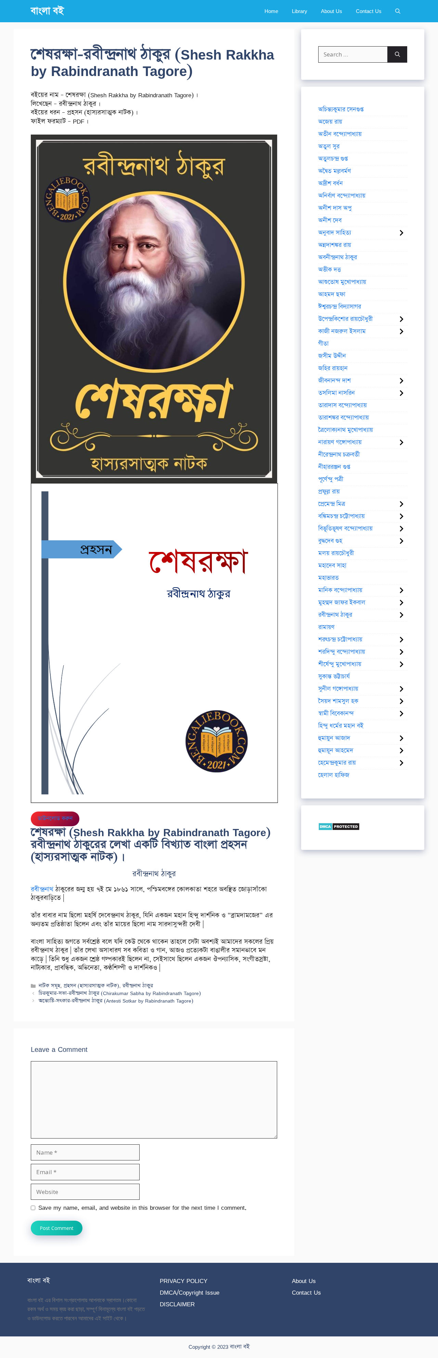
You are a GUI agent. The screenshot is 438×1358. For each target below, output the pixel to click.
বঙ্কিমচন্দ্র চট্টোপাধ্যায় (341, 516)
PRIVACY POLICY (183, 1280)
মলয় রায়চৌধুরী (336, 553)
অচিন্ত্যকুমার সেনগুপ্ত (340, 109)
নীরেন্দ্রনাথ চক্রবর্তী (339, 455)
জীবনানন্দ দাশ (334, 381)
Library (299, 11)
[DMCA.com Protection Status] (339, 828)
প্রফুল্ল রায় (329, 492)
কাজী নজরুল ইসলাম (342, 331)
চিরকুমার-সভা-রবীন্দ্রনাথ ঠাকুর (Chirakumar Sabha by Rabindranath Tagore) (120, 993)
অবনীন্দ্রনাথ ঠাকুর (337, 257)
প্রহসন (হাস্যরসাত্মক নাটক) (91, 986)
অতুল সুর (328, 146)
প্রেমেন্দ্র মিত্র (331, 504)
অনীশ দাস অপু (334, 208)
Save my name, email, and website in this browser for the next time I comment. (142, 1207)
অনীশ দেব (330, 220)
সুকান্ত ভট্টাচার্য (334, 676)
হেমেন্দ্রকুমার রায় (337, 763)
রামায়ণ (326, 627)
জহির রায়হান (333, 368)
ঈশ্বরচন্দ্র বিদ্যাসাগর (339, 307)
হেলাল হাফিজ (333, 775)
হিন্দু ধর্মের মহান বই (340, 726)
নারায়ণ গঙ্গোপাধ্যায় (340, 442)
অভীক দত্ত (329, 270)
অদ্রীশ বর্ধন (330, 183)
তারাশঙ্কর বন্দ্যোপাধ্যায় (343, 418)
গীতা (323, 344)
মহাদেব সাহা (332, 566)
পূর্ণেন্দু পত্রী (330, 479)
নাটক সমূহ (49, 986)
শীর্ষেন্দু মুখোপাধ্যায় (339, 664)
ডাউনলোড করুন (55, 818)
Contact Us (369, 11)
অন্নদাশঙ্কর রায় (334, 245)
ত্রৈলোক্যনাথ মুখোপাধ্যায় (345, 430)
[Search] (397, 54)
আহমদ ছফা (331, 294)
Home (271, 11)
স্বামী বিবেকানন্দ (336, 713)
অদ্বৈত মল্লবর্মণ (334, 171)
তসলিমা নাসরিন (336, 393)
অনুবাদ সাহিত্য (334, 233)
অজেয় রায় (330, 122)
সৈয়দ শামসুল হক (338, 701)
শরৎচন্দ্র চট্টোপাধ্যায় (340, 640)
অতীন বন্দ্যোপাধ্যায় (340, 134)
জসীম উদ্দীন (332, 356)
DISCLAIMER (177, 1304)
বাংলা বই (47, 11)
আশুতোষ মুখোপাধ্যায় (342, 282)
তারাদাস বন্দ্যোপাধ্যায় (342, 405)
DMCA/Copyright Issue (189, 1292)
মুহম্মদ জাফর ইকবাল (341, 603)
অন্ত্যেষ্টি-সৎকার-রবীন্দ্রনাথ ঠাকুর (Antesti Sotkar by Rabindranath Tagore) (116, 1001)
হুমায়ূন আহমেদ (335, 750)
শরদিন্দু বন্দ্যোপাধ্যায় (341, 652)
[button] (397, 11)
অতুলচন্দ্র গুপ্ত (333, 159)
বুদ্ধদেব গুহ (330, 541)
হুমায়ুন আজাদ (334, 738)
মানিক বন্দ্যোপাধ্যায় (340, 590)
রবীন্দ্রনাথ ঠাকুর (138, 986)
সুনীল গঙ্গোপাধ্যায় (338, 689)
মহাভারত (328, 578)
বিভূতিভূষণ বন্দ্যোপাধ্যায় (345, 529)
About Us (331, 11)
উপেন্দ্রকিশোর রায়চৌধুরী (345, 319)
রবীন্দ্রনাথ (42, 889)
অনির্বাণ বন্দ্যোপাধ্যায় (341, 196)
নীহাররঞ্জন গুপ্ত (334, 467)
